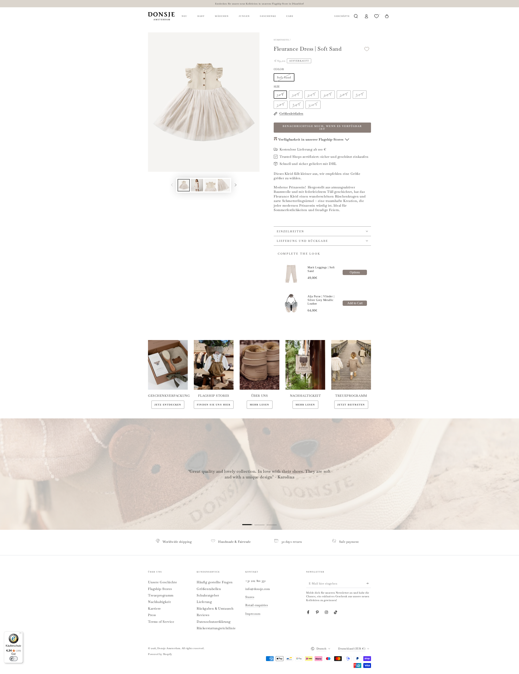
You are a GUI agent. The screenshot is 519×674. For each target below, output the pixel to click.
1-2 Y (280, 94)
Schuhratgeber (208, 595)
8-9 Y (296, 105)
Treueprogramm (161, 595)
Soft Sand (284, 77)
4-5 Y (327, 94)
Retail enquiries (256, 605)
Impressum (252, 613)
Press (152, 615)
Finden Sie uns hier (214, 404)
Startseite (281, 39)
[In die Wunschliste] (366, 48)
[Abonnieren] (368, 583)
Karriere (154, 608)
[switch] (14, 658)
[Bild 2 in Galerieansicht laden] (197, 185)
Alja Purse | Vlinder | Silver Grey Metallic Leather (321, 300)
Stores (249, 597)
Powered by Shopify (160, 654)
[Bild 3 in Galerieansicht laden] (210, 185)
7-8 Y (280, 105)
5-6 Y (343, 94)
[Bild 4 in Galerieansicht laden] (224, 185)
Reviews (203, 615)
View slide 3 (272, 521)
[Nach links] (171, 185)
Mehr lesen (259, 404)
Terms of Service (161, 622)
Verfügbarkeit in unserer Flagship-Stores (311, 139)
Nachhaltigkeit (159, 602)
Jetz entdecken (167, 404)
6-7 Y (359, 94)
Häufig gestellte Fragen (215, 582)
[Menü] (20, 633)
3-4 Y (311, 94)
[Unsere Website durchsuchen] (356, 16)
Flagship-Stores (160, 589)
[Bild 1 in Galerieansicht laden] (184, 185)
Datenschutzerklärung (214, 622)
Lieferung (204, 602)
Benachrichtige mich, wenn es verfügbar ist (322, 128)
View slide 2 (259, 521)
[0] (377, 16)
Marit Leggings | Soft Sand (321, 269)
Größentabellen (209, 589)
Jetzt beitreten (351, 404)
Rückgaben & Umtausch (215, 608)
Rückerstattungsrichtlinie (216, 628)
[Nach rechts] (235, 185)
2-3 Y (295, 94)
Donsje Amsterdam (168, 648)
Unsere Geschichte (162, 582)
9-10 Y (313, 105)
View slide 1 (247, 521)
